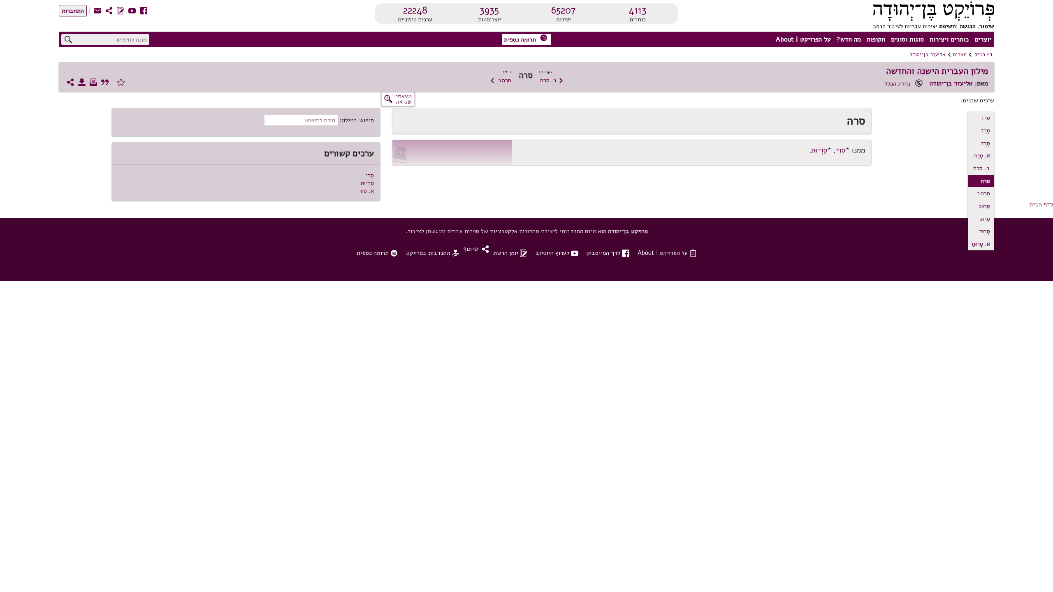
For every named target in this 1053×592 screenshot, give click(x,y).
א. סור (366, 191)
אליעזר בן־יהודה (927, 54)
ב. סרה (552, 80)
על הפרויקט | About (803, 39)
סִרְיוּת (367, 183)
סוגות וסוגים (907, 39)
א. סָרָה (982, 155)
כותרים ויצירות (949, 39)
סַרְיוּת (819, 150)
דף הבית (983, 54)
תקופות (876, 39)
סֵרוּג (985, 219)
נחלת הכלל (897, 83)
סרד (985, 117)
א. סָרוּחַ (981, 244)
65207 (563, 10)
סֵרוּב (984, 206)
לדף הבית (1041, 204)
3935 (489, 10)
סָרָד (985, 130)
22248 (415, 10)
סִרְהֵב (500, 80)
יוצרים (982, 39)
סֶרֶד (985, 143)
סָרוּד (984, 231)
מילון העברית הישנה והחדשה (937, 71)
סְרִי (840, 150)
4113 (638, 10)
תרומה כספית (525, 39)
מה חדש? (849, 39)
